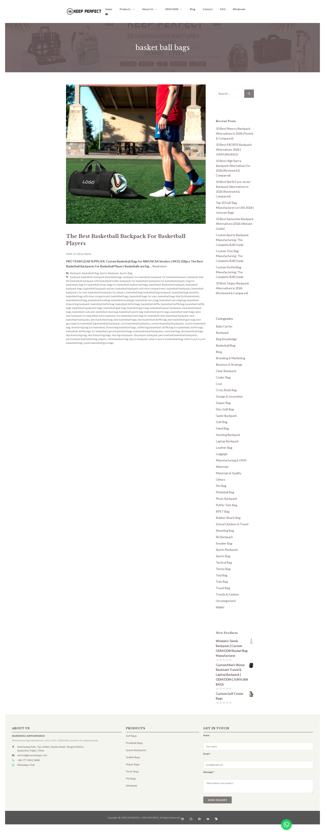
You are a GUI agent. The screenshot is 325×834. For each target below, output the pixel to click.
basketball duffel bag (102, 304)
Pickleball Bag (225, 492)
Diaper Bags (132, 764)
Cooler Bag (223, 377)
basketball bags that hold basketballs (178, 296)
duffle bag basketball (149, 327)
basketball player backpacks (165, 307)
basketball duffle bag (173, 304)
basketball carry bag (147, 300)
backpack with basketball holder (101, 280)
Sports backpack (138, 338)
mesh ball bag (172, 331)
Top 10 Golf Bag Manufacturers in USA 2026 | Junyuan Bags (235, 207)
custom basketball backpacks (167, 323)
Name (206, 735)
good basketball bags (121, 331)
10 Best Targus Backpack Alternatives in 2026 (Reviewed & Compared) (232, 288)
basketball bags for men (143, 296)
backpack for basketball (136, 277)
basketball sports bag (131, 311)
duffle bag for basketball (176, 327)
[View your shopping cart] (107, 13)
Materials (222, 467)
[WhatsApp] (286, 825)
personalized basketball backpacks (178, 335)
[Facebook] (199, 818)
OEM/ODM (171, 9)
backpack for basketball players (169, 277)
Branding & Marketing (230, 358)
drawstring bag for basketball (88, 327)
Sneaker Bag (224, 543)
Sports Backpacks (136, 750)
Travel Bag (223, 588)
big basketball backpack (106, 323)
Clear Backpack (226, 371)
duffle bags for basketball (93, 331)
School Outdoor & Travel (232, 524)
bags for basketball (118, 284)
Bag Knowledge (226, 339)
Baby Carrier (224, 326)
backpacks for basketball (134, 280)
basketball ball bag (76, 300)
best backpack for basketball (82, 315)
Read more (159, 266)
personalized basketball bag (81, 338)
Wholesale (239, 9)
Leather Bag (224, 447)
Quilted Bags (133, 757)
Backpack (75, 273)
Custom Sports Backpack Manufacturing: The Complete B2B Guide (232, 240)
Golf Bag (221, 422)
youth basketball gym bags (98, 342)
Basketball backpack (173, 284)
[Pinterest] (216, 818)
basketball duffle (150, 304)
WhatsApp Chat (26, 764)
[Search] (249, 94)
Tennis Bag (223, 569)
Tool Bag (221, 575)
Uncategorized (225, 601)
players (102, 338)
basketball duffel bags (127, 304)
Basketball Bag (90, 273)
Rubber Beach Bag (228, 518)
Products (125, 9)
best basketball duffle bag (152, 319)
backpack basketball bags (108, 277)
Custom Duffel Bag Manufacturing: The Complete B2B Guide (230, 272)
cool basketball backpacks (135, 323)
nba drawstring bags (99, 335)
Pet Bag (221, 486)
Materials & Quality (228, 473)
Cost (219, 384)
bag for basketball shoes (92, 284)
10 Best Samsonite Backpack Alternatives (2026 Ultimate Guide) (235, 224)
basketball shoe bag (107, 311)
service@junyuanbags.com (32, 755)
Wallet (220, 607)
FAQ (222, 9)
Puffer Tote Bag (226, 505)
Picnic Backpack (226, 498)
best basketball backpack (174, 315)
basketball (155, 284)
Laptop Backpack (227, 441)
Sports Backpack (109, 273)
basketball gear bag (115, 307)
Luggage (222, 454)
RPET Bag (222, 511)
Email (207, 753)
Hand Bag (222, 428)
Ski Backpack (224, 537)
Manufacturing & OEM (231, 460)
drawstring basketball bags (121, 327)
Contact (208, 9)
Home (108, 9)
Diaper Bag (223, 403)
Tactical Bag (224, 562)
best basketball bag (102, 319)
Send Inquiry (217, 800)
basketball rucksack (83, 311)
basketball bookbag (99, 300)
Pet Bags (131, 778)
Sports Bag (126, 273)
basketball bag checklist (185, 292)
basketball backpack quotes (98, 288)
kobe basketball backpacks (149, 331)
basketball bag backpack (157, 292)
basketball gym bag (138, 307)
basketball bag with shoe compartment (88, 296)
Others (220, 479)
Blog (192, 9)
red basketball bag (118, 338)
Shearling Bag (225, 530)
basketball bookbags (123, 300)
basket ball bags (139, 284)
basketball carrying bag (172, 300)
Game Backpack (226, 416)
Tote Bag (222, 581)
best (198, 311)
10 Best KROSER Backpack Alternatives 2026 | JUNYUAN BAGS (234, 149)
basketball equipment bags (87, 307)
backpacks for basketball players (167, 280)
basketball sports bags (157, 311)
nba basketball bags (192, 331)
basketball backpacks (179, 288)
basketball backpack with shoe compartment (140, 288)
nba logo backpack (122, 335)
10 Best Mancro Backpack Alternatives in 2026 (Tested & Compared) (234, 133)
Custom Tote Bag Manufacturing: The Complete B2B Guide (230, 256)
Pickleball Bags (134, 742)
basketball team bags (183, 311)
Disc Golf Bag (225, 409)
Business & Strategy (229, 364)
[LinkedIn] (182, 818)
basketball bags (120, 296)
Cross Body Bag (226, 390)
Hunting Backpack (228, 435)
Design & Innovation (229, 396)
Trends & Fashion (227, 594)
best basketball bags (125, 319)
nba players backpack (146, 335)
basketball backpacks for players (106, 292)
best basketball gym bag (181, 319)
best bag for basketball (146, 315)
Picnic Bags (132, 771)
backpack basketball (81, 277)
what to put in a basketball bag (166, 338)
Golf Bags (131, 735)
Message (209, 772)
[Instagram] (190, 818)
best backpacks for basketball (116, 315)
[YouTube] (207, 818)
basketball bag (134, 292)
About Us (147, 9)
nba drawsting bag (76, 335)
